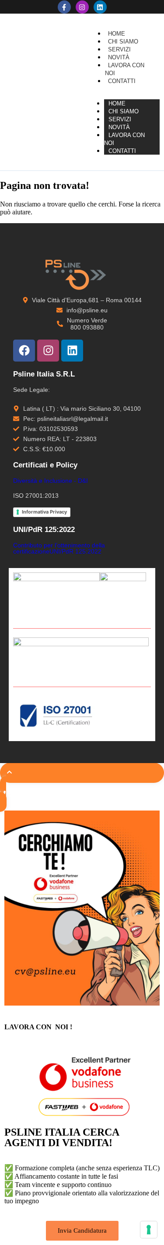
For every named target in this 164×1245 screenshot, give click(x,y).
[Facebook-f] (64, 7)
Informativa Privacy (44, 512)
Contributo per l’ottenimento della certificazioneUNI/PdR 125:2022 (59, 548)
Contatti (122, 151)
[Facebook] (24, 351)
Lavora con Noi (124, 139)
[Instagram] (82, 7)
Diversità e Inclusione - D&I (50, 480)
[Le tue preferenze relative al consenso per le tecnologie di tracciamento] (148, 1229)
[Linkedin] (100, 7)
